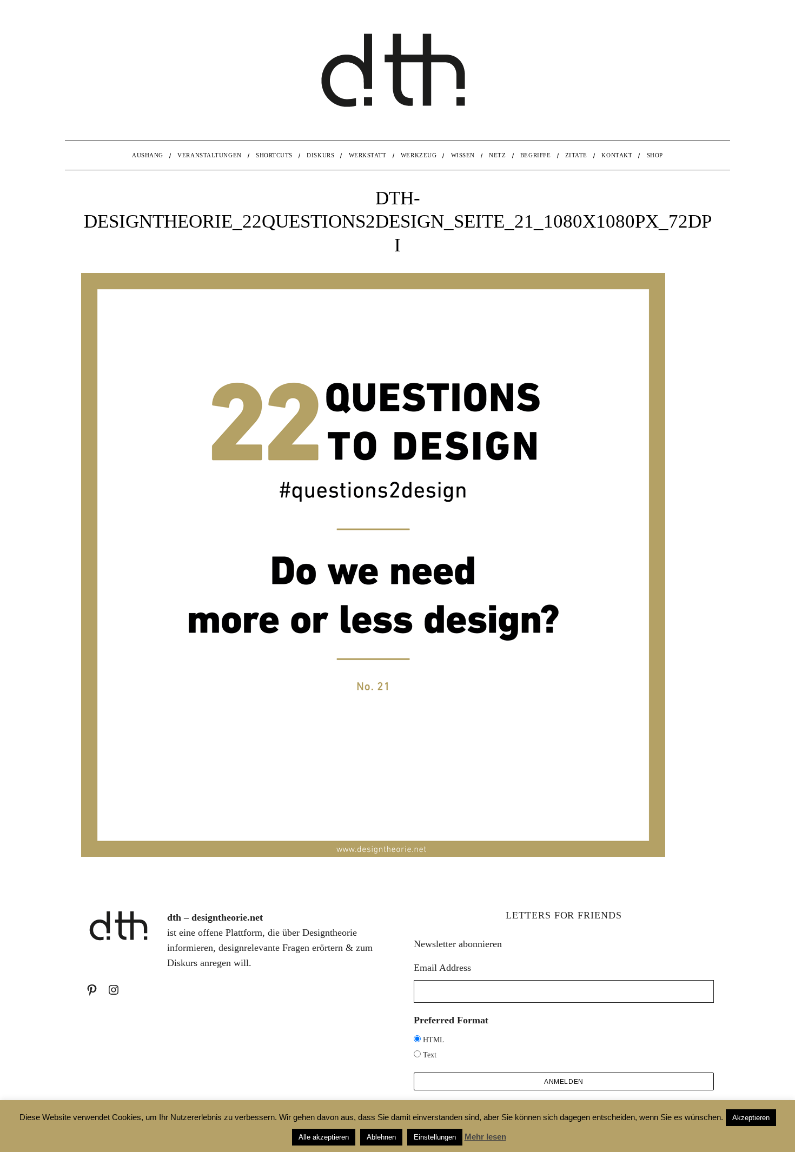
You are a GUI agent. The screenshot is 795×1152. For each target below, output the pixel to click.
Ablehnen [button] (381, 1137)
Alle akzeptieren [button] (324, 1137)
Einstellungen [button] (435, 1137)
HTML (434, 1040)
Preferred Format (451, 1020)
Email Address (442, 967)
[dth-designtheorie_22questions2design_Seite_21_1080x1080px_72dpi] (373, 853)
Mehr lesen (485, 1136)
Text (429, 1055)
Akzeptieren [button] (751, 1118)
